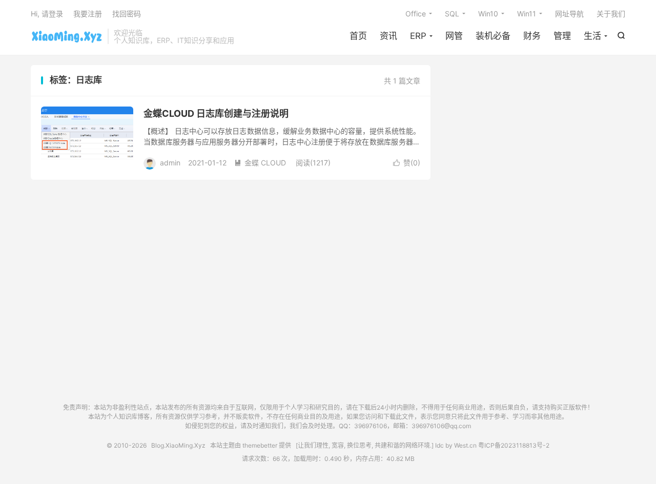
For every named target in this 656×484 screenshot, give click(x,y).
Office (415, 13)
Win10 (488, 13)
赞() (406, 162)
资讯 (388, 36)
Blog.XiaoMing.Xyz (66, 36)
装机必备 (493, 36)
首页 (358, 36)
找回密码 (126, 13)
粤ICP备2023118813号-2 (513, 445)
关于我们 (611, 13)
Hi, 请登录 (47, 13)
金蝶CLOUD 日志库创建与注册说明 (216, 113)
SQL (452, 13)
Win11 (526, 13)
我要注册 (87, 13)
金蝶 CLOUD (260, 162)
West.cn (465, 445)
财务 (532, 36)
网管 (454, 36)
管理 (562, 36)
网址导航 (569, 13)
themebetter (259, 445)
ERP (418, 36)
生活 (592, 36)
